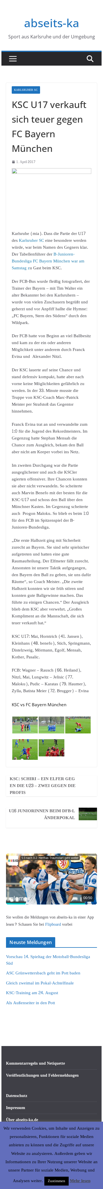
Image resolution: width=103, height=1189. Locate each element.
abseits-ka (51, 23)
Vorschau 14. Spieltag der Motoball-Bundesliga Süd (48, 960)
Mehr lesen (80, 1181)
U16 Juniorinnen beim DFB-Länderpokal (42, 814)
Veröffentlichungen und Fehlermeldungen (42, 1075)
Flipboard (53, 924)
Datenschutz (16, 1095)
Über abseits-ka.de (22, 1119)
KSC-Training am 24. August (32, 993)
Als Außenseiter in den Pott (30, 1003)
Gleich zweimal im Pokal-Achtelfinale (40, 983)
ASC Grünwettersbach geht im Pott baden (43, 973)
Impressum (15, 1107)
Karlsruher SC (26, 90)
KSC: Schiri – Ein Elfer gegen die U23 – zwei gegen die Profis (43, 786)
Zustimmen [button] (56, 1181)
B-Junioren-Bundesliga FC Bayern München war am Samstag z (48, 261)
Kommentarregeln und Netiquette (35, 1063)
